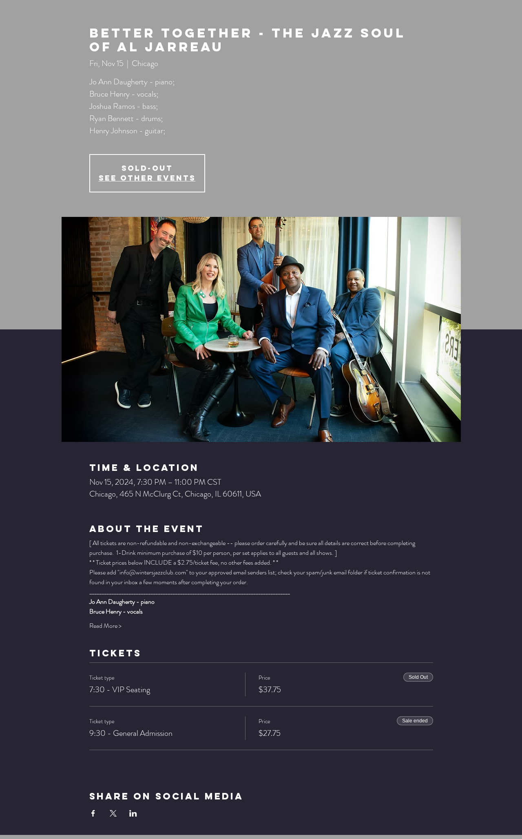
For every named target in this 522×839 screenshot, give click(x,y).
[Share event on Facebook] (93, 813)
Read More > (105, 625)
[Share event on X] (113, 813)
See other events (147, 178)
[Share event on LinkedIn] (133, 813)
